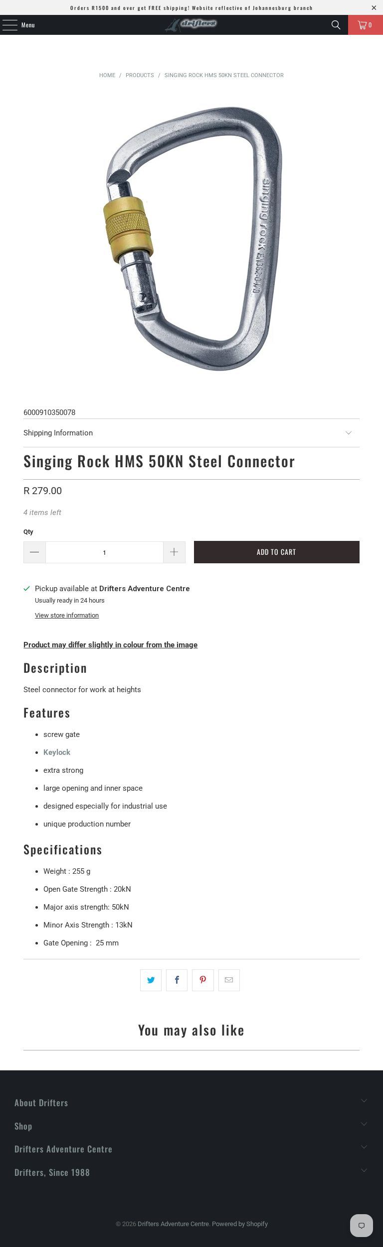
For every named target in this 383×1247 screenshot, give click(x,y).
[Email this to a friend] (229, 980)
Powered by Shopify (240, 1224)
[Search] (336, 25)
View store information (67, 615)
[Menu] (4, 25)
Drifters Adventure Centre (173, 1224)
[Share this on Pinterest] (202, 980)
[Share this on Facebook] (177, 980)
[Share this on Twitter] (151, 980)
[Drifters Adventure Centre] (191, 25)
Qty (28, 531)
